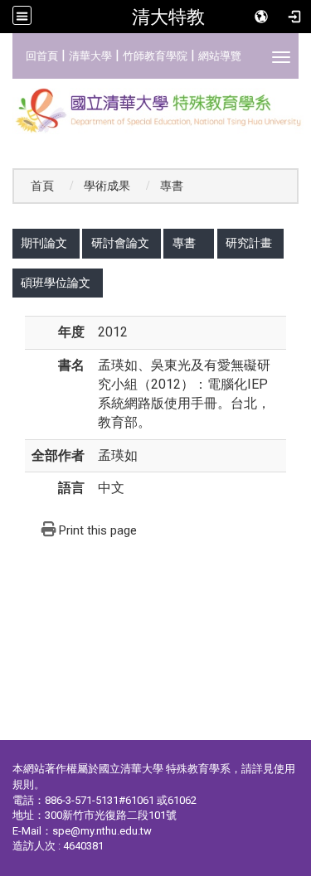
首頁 (42, 186)
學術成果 (107, 186)
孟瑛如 (118, 455)
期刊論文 (44, 243)
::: (17, 53)
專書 (184, 243)
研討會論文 (120, 243)
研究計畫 (249, 243)
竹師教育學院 (155, 56)
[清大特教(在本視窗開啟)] (155, 111)
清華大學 (90, 56)
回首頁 (42, 56)
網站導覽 (219, 56)
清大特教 (168, 16)
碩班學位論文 (55, 283)
